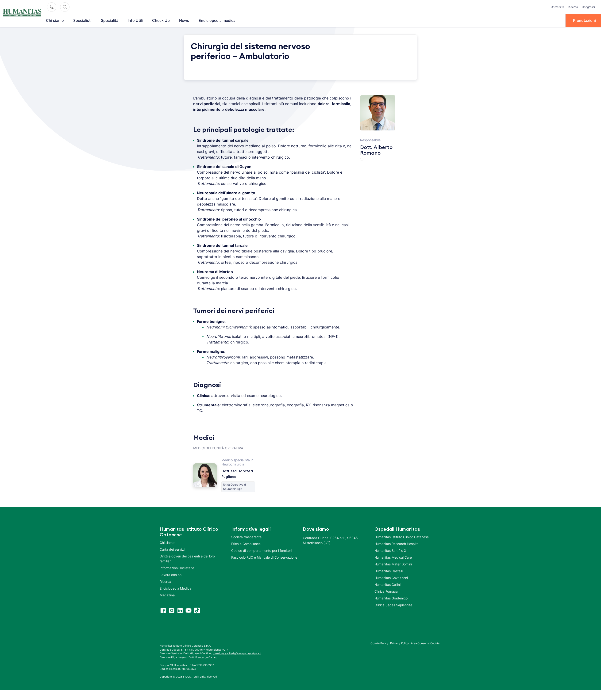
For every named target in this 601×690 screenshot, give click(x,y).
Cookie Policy (379, 643)
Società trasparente (246, 537)
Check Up (161, 20)
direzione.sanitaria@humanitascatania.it (237, 653)
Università (557, 7)
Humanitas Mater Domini (393, 564)
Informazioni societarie (177, 568)
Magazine (167, 595)
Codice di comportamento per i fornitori (261, 551)
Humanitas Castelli (388, 571)
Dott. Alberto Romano (376, 150)
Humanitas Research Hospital (396, 544)
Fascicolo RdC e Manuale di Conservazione (264, 557)
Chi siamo (55, 20)
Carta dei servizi (172, 549)
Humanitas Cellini (387, 585)
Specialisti (82, 20)
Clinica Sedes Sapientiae (393, 605)
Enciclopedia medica (217, 20)
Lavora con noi (171, 575)
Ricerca (573, 7)
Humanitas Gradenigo (391, 598)
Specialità (109, 20)
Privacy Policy (399, 643)
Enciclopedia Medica (175, 588)
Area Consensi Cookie (425, 643)
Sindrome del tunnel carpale (223, 140)
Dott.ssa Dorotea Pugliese (237, 474)
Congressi (588, 7)
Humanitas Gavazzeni (391, 578)
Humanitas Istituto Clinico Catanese (401, 537)
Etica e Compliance (246, 544)
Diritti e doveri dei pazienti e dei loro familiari (187, 558)
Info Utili (135, 20)
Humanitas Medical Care (393, 557)
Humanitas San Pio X (390, 551)
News (184, 20)
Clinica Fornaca (386, 591)
